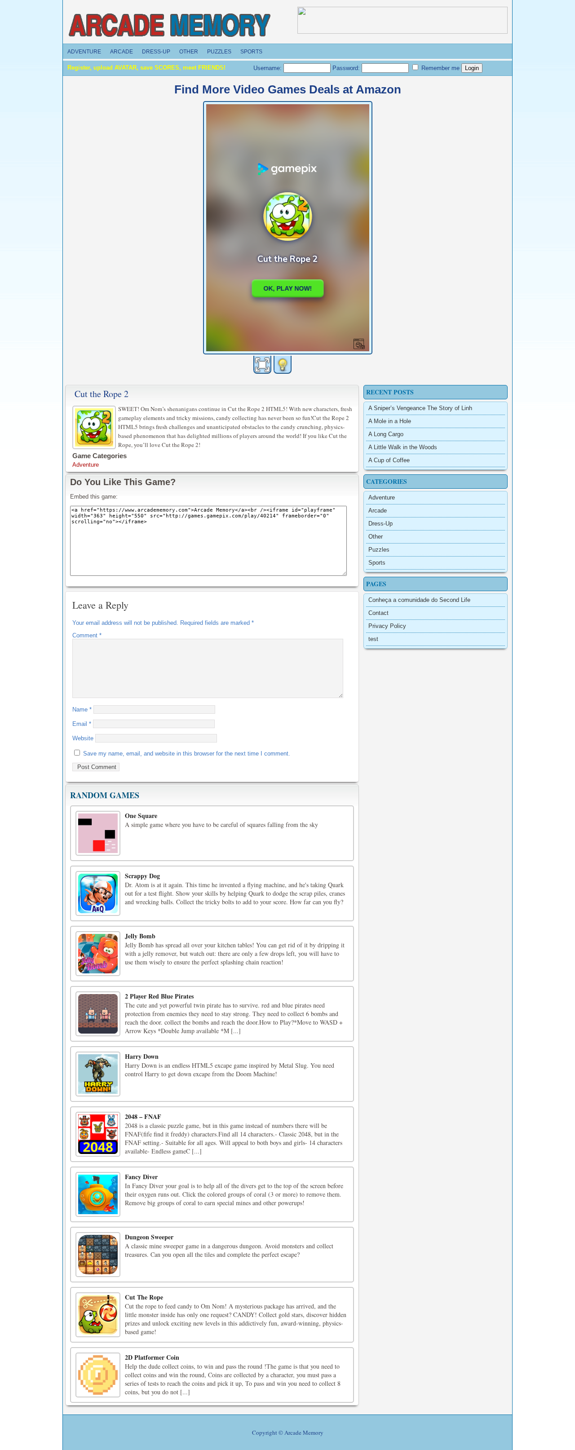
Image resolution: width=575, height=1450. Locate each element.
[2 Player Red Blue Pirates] (97, 1013)
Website (82, 738)
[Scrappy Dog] (97, 893)
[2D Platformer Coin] (97, 1375)
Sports (251, 52)
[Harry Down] (97, 1074)
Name (82, 709)
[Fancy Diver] (97, 1194)
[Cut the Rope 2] (95, 426)
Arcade (121, 52)
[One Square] (97, 833)
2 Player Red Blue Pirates (159, 996)
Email (81, 724)
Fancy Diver (141, 1176)
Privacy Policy (387, 626)
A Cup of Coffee (389, 460)
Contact (378, 613)
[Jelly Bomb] (97, 953)
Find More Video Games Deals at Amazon (287, 89)
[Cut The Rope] (97, 1314)
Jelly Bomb (140, 936)
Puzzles (219, 52)
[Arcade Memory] (170, 26)
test (373, 639)
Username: (268, 68)
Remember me (440, 68)
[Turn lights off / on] (283, 365)
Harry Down (142, 1056)
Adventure (84, 52)
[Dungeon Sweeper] (97, 1254)
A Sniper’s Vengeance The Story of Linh (420, 408)
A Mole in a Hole (389, 421)
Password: (347, 68)
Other (188, 52)
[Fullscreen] (262, 365)
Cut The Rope (144, 1297)
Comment (87, 635)
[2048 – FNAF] (97, 1134)
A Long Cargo (385, 434)
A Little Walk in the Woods (402, 447)
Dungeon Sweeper (149, 1237)
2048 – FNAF (143, 1116)
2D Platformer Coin (152, 1357)
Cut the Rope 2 (101, 394)
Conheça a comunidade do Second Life (419, 600)
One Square (141, 815)
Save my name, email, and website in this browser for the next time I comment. (186, 753)
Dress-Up (156, 52)
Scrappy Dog (142, 875)
